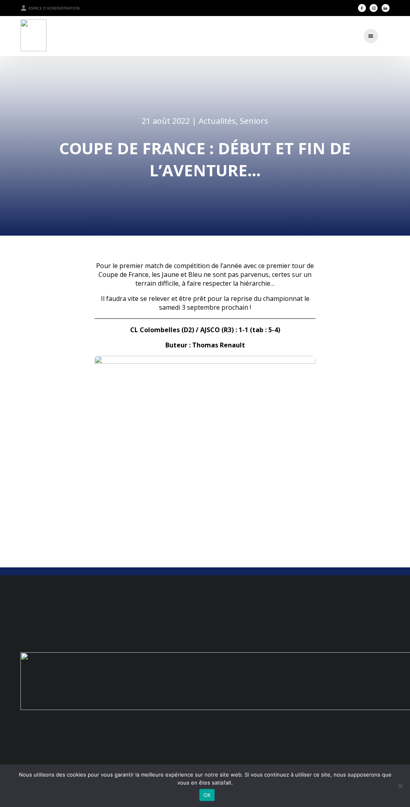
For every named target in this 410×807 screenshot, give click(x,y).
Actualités (217, 120)
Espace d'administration (54, 8)
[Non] (400, 786)
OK (207, 795)
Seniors (254, 120)
